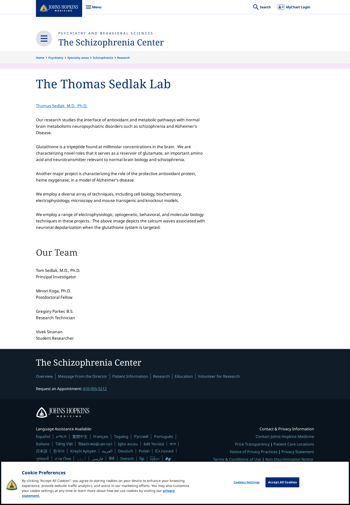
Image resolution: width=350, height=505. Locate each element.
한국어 (59, 451)
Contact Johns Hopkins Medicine (285, 436)
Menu (93, 9)
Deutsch (125, 451)
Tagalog (121, 436)
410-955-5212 (95, 388)
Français (100, 436)
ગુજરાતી (42, 458)
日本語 (41, 451)
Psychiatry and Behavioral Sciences (106, 33)
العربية (107, 451)
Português (163, 436)
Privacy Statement (297, 451)
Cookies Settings (247, 482)
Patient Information (130, 376)
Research (123, 58)
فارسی (97, 458)
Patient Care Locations (294, 444)
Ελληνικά (164, 451)
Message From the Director (82, 376)
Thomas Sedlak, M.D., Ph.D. (61, 105)
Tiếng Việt (64, 443)
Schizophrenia (103, 58)
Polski (144, 451)
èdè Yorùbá (154, 443)
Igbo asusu (128, 443)
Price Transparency (252, 444)
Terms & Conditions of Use (237, 459)
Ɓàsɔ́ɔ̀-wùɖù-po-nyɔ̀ (95, 443)
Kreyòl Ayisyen (83, 451)
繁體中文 (80, 436)
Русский (141, 436)
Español (43, 436)
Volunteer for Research (219, 376)
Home (40, 58)
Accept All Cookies (282, 482)
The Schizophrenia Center (111, 42)
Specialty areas (78, 58)
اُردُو (81, 458)
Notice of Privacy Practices (253, 451)
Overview (44, 376)
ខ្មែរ (142, 458)
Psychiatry (55, 58)
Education (184, 376)
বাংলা (173, 443)
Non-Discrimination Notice (289, 459)
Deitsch (127, 458)
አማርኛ (61, 436)
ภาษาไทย (63, 458)
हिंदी (112, 458)
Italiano (43, 443)
